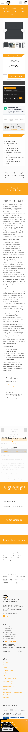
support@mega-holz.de (10, 641)
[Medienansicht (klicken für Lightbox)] (14, 30)
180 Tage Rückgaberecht (10, 678)
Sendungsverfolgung (8, 670)
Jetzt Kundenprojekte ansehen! (17, 129)
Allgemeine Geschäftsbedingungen (12, 692)
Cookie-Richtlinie (7, 695)
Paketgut (12, 386)
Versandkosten (18, 68)
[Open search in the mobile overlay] (20, 2)
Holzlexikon (6, 673)
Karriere (5, 667)
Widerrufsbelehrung (8, 686)
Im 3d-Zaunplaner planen (13, 83)
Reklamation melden (8, 681)
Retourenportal (7, 684)
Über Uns (5, 662)
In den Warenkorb (16, 76)
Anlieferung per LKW (8, 676)
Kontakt (5, 665)
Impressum (6, 697)
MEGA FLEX (13, 383)
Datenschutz (6, 689)
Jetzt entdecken (7, 729)
